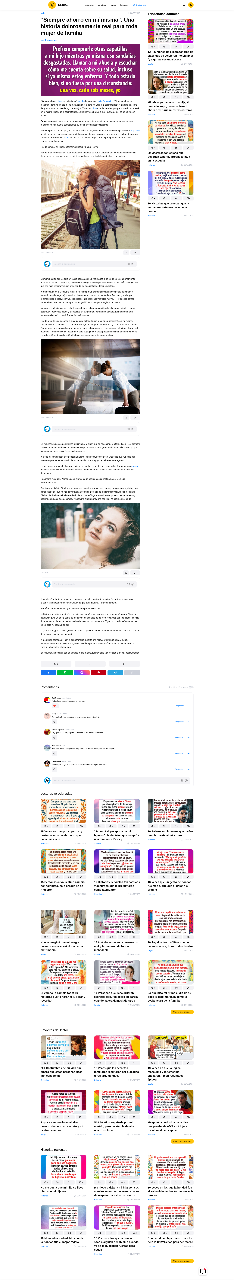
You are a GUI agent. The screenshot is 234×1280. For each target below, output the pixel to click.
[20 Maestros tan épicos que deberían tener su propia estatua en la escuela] (171, 133)
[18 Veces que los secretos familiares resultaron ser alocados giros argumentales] (117, 1048)
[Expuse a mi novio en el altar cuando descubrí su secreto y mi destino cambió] (63, 1102)
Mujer (43, 13)
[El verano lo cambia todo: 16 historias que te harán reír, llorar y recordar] (63, 972)
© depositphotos (47, 252)
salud (66, 137)
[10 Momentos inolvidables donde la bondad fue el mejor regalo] (63, 1218)
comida (135, 466)
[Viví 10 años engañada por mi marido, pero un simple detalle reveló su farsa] (117, 1102)
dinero (60, 101)
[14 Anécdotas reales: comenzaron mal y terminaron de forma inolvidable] (117, 922)
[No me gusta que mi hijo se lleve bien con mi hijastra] (63, 1167)
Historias (151, 114)
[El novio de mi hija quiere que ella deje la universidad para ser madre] (171, 1218)
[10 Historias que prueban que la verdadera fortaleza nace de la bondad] (171, 183)
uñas (94, 108)
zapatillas (135, 130)
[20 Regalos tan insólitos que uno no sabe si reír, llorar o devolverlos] (171, 922)
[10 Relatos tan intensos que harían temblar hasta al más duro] (171, 811)
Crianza (97, 843)
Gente (150, 64)
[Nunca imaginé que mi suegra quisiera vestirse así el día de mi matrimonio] (63, 922)
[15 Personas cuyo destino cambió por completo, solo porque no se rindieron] (63, 862)
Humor (97, 954)
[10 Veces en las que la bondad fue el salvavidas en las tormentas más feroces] (171, 1167)
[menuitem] (89, 5)
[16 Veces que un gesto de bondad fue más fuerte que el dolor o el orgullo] (171, 862)
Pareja (97, 1005)
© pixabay (44, 573)
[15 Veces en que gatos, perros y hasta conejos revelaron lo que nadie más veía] (63, 811)
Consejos (45, 1080)
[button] (56, 664)
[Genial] (58, 5)
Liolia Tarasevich (105, 101)
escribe (81, 101)
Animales (44, 843)
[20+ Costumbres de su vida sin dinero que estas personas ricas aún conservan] (63, 1048)
